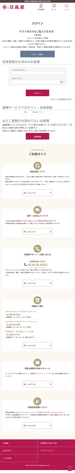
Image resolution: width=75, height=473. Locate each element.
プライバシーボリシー (47, 451)
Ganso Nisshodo (32, 465)
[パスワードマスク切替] (61, 82)
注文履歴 (41, 9)
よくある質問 (7, 458)
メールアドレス (19, 70)
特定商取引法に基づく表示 (49, 443)
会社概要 (5, 443)
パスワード (17, 78)
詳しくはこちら (30, 193)
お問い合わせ (7, 451)
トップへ (69, 467)
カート (54, 9)
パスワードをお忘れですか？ (61, 99)
